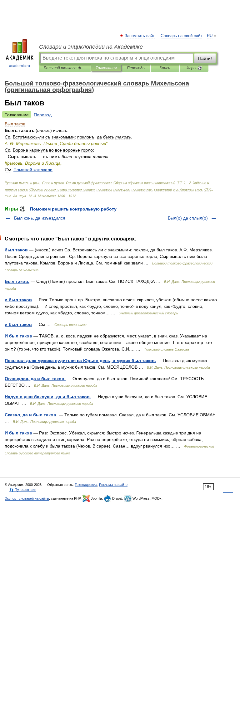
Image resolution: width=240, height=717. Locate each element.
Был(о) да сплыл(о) (188, 218)
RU (209, 36)
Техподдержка (86, 485)
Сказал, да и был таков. (31, 414)
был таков (16, 249)
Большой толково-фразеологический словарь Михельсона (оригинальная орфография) (65, 68)
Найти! (205, 58)
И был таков (18, 335)
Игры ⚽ (194, 68)
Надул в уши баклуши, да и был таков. (48, 396)
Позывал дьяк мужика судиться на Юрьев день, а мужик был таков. (80, 360)
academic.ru (19, 66)
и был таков (18, 299)
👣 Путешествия (22, 490)
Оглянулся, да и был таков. (35, 378)
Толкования (106, 68)
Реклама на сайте (113, 485)
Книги (165, 68)
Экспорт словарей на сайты (27, 498)
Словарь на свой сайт (181, 36)
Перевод (43, 114)
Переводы (136, 68)
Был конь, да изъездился (39, 218)
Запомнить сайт (140, 36)
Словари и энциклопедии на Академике (91, 47)
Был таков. (17, 281)
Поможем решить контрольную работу (73, 208)
